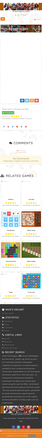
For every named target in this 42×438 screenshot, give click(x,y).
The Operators (11, 230)
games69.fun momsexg (17, 400)
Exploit (11, 292)
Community (21, 151)
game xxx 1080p (22, 384)
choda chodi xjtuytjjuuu (10, 356)
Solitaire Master (31, 261)
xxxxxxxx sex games (9, 384)
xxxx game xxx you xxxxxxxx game (24, 381)
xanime (27, 359)
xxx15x (28, 397)
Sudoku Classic (31, 230)
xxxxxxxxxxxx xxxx (19, 397)
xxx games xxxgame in (30, 365)
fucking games (27, 362)
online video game (27, 375)
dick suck (6, 390)
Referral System (8, 345)
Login (18, 15)
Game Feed (7, 342)
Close (33, 436)
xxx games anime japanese (25, 368)
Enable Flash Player (10, 348)
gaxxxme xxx (16, 375)
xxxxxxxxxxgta (7, 381)
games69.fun (29, 378)
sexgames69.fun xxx (19, 371)
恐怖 (20, 356)
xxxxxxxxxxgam (7, 371)
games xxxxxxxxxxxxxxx (13, 393)
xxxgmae (25, 393)
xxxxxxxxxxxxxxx (18, 378)
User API (6, 339)
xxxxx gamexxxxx (16, 365)
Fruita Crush (31, 292)
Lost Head (31, 199)
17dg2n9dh (5, 365)
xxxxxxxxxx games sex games (20, 390)
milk (28, 371)
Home (33, 29)
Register (24, 15)
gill (23, 359)
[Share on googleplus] (8, 126)
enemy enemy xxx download (23, 387)
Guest (37, 19)
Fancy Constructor (11, 261)
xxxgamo (18, 359)
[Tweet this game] (12, 126)
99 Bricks (10, 199)
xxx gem (37, 387)
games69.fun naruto (8, 368)
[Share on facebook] (4, 126)
